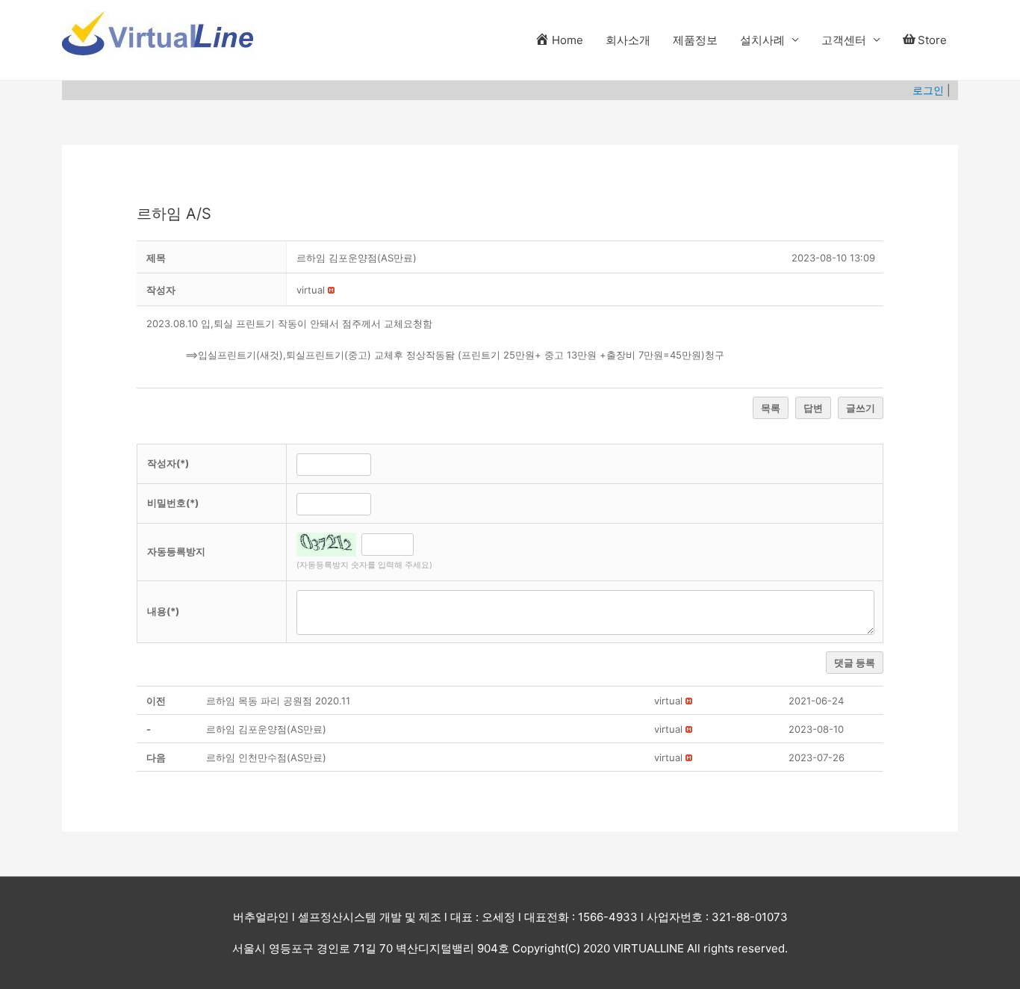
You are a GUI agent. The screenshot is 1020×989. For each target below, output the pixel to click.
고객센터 (843, 40)
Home (567, 40)
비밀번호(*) (173, 503)
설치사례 (762, 40)
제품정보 (695, 40)
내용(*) (163, 611)
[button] (310, 290)
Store (932, 40)
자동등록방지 (176, 551)
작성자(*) (168, 463)
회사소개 (628, 40)
